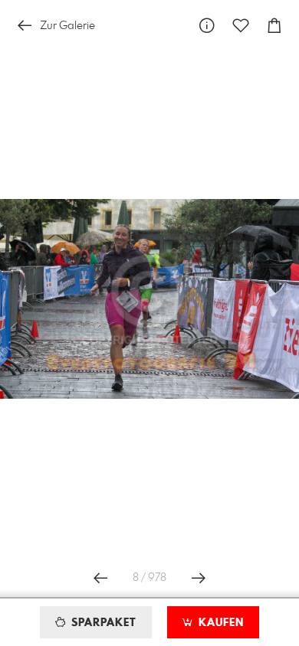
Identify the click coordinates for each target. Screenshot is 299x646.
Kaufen (219, 623)
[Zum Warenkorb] (274, 25)
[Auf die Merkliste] (241, 25)
